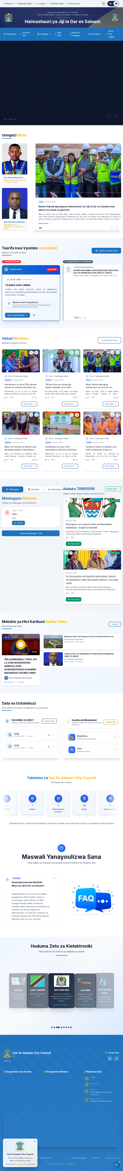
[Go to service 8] (71, 1027)
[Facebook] (116, 1058)
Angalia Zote (112, 489)
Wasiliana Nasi (58, 4)
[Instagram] (109, 1058)
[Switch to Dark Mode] (103, 3)
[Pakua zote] (49, 735)
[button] (30, 898)
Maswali (9, 4)
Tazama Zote (49, 721)
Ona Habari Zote (109, 340)
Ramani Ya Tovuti (112, 1158)
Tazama (20, 523)
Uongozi (42, 4)
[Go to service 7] (68, 1027)
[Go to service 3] (59, 1027)
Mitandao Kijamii (25, 4)
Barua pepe (75, 4)
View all (115, 624)
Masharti (96, 1158)
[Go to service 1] (52, 1027)
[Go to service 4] (61, 1027)
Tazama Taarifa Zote (107, 250)
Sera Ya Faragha (79, 1158)
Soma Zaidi (41, 223)
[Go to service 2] (55, 1027)
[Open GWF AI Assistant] (116, 1164)
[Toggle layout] (34, 1142)
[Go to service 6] (66, 1027)
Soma (76, 317)
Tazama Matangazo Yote (30, 533)
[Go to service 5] (64, 1027)
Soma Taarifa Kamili (16, 315)
